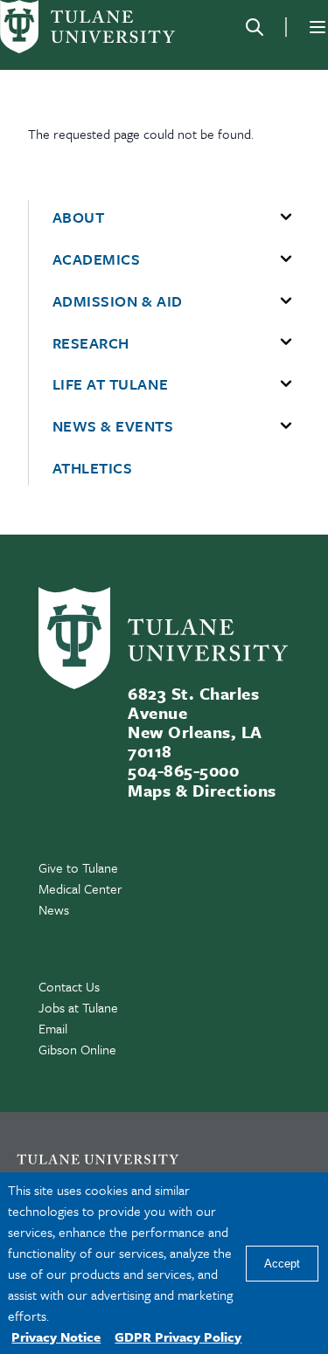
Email (52, 1028)
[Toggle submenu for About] (286, 217)
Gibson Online (77, 1049)
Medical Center (80, 888)
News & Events (113, 426)
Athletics (92, 468)
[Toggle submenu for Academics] (286, 259)
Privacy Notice (56, 1336)
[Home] (87, 26)
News (53, 909)
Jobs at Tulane (78, 1007)
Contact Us (69, 986)
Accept (282, 1263)
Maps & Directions (202, 790)
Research (90, 343)
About (78, 217)
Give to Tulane (78, 867)
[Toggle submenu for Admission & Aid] (286, 301)
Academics (96, 259)
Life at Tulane (110, 384)
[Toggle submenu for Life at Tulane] (286, 384)
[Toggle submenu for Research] (286, 342)
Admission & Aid (117, 301)
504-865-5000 (183, 770)
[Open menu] (317, 27)
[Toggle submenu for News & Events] (286, 426)
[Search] (254, 27)
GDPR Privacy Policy (178, 1336)
